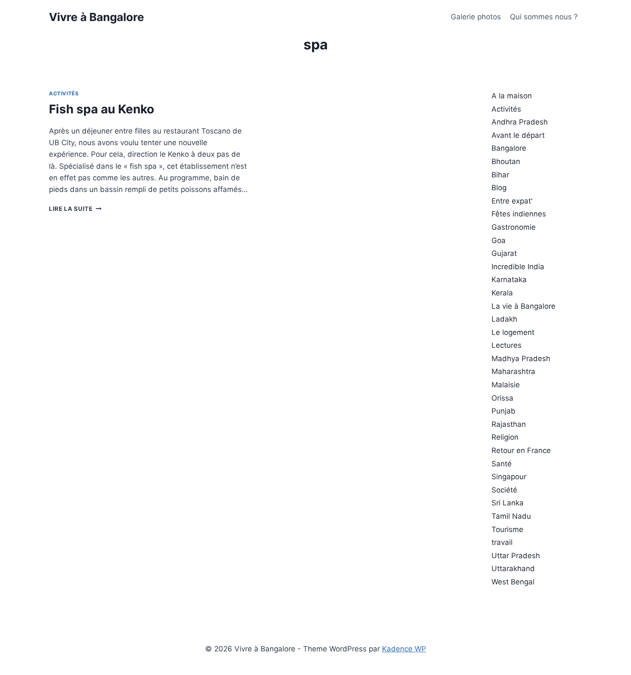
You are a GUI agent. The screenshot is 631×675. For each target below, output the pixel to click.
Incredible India (517, 266)
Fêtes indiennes (518, 214)
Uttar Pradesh (515, 555)
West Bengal (512, 582)
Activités (64, 93)
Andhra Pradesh (519, 122)
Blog (499, 187)
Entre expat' (512, 201)
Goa (498, 240)
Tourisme (507, 529)
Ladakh (504, 319)
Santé (501, 463)
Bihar (500, 174)
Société (504, 490)
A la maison (511, 95)
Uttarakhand (513, 568)
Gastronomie (513, 227)
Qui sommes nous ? (544, 16)
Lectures (506, 345)
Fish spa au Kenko (101, 109)
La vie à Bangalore (523, 306)
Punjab (503, 411)
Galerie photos (476, 16)
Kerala (502, 293)
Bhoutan (505, 161)
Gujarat (504, 253)
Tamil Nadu (511, 516)
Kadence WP (404, 649)
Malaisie (505, 384)
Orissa (502, 398)
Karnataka (509, 279)
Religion (505, 437)
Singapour (508, 476)
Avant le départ (518, 135)
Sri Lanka (507, 503)
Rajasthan (508, 424)
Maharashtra (513, 371)
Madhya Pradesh (520, 358)
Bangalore (508, 148)
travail (502, 542)
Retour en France (521, 450)
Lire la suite (75, 208)
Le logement (512, 332)
